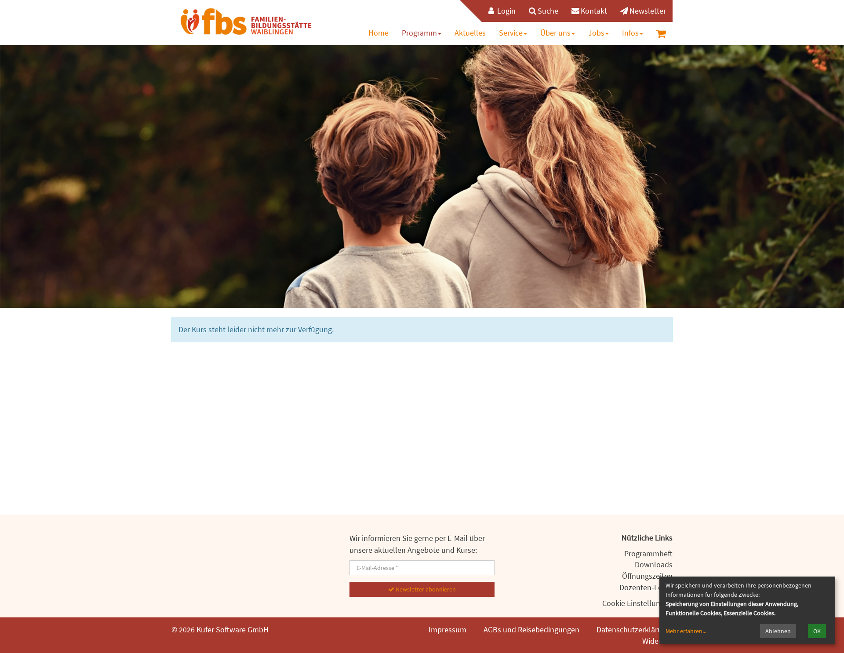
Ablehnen (778, 631)
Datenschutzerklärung (633, 629)
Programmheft (648, 553)
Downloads (654, 564)
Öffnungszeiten (647, 576)
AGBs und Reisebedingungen (531, 629)
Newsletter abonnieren (425, 589)
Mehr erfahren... (686, 631)
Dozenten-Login (646, 587)
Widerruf (656, 641)
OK (817, 631)
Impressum (447, 629)
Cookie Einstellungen (637, 603)
